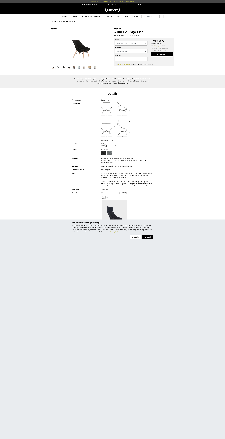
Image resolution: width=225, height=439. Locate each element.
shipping (156, 46)
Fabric (117, 40)
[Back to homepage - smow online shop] (112, 10)
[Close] (222, 1)
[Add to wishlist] (172, 29)
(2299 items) (69, 21)
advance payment (124, 64)
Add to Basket (162, 54)
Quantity (118, 55)
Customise (135, 237)
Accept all (147, 237)
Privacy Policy (115, 232)
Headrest (118, 47)
